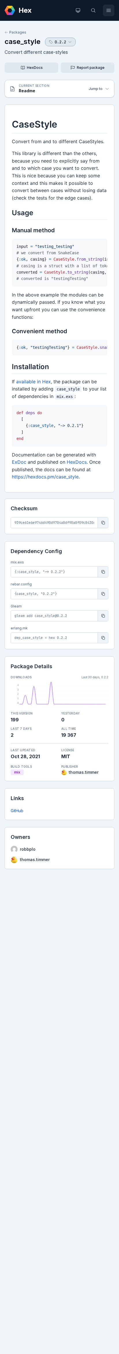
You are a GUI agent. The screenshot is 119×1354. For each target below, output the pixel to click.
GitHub (17, 810)
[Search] (93, 10)
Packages (17, 32)
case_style (22, 41)
